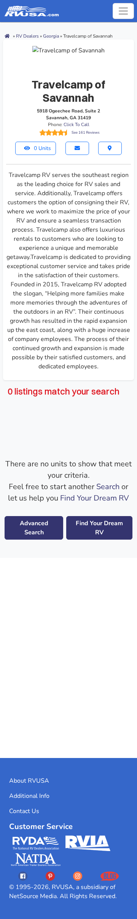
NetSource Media (33, 896)
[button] (77, 148)
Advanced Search (34, 528)
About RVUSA (29, 781)
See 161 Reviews (86, 132)
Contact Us (24, 811)
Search (107, 487)
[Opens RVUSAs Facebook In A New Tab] (22, 876)
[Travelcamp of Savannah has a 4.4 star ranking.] (54, 132)
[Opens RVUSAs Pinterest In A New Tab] (50, 876)
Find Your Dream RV (94, 498)
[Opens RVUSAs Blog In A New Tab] (109, 876)
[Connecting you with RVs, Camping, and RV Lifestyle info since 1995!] (31, 11)
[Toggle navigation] (123, 11)
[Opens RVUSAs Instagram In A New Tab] (77, 876)
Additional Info (29, 796)
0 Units (42, 148)
